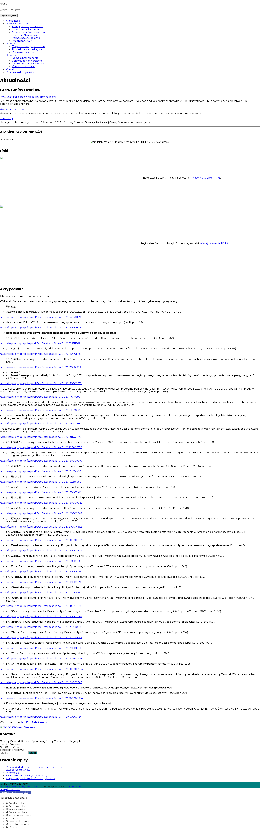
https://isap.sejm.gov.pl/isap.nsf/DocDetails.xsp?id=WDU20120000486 (41, 616)
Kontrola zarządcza (23, 66)
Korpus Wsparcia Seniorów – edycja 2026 (30, 778)
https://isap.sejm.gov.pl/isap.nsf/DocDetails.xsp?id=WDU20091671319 (40, 423)
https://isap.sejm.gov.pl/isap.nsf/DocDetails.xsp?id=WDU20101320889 (41, 410)
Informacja (6, 118)
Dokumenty (13, 55)
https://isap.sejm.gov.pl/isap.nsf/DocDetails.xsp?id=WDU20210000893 (41, 582)
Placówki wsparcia (23, 52)
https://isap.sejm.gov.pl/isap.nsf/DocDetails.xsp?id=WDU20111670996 (40, 396)
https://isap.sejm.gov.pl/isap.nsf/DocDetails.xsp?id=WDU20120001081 (40, 648)
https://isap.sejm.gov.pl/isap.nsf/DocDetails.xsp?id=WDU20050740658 (41, 627)
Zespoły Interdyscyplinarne (28, 46)
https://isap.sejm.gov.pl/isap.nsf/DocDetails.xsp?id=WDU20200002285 (41, 669)
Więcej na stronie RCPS (214, 243)
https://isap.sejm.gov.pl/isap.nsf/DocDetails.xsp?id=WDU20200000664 (41, 698)
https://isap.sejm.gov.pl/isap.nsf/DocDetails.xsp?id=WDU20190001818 (40, 327)
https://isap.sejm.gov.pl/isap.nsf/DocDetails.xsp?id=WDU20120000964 (41, 513)
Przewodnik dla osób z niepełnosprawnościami (28, 97)
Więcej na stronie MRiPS (205, 177)
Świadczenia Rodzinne (25, 29)
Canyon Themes (74, 786)
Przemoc (11, 43)
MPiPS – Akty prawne (34, 722)
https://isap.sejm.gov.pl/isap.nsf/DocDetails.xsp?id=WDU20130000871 (41, 383)
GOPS (3, 4)
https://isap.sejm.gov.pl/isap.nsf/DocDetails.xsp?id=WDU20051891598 (40, 471)
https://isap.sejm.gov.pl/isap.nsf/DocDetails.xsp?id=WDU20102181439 (40, 592)
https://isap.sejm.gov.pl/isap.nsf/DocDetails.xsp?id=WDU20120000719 (41, 492)
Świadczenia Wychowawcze (29, 32)
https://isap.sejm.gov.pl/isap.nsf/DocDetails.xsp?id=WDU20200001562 (41, 526)
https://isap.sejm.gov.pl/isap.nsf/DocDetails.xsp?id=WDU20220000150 (41, 447)
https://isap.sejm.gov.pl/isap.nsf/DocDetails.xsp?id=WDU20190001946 (40, 571)
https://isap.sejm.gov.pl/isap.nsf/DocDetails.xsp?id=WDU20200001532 (41, 540)
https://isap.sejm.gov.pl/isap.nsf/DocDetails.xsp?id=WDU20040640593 (41, 317)
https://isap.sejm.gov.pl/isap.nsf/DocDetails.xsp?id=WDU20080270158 (41, 606)
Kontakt (11, 69)
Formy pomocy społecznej (28, 26)
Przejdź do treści (10, 789)
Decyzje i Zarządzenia (25, 57)
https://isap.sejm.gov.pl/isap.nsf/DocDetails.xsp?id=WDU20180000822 (41, 502)
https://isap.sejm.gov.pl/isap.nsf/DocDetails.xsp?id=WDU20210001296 (40, 353)
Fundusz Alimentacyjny (26, 35)
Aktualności (13, 20)
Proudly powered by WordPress (19, 786)
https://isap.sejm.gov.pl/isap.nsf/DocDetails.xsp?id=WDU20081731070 (41, 436)
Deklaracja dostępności (20, 72)
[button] (15, 792)
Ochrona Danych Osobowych (30, 63)
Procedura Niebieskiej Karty (28, 49)
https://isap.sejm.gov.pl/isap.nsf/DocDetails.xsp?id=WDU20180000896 (41, 460)
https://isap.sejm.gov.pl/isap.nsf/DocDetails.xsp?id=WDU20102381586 (40, 481)
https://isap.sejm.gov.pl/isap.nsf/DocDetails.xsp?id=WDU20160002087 (41, 637)
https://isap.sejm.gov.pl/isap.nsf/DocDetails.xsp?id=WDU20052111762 (40, 343)
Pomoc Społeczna (17, 23)
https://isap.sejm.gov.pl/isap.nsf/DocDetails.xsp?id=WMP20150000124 (41, 716)
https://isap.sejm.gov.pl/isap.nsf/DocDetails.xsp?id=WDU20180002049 (41, 682)
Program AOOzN (22, 40)
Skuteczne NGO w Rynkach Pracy (26, 775)
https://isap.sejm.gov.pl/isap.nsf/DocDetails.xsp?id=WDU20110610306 (40, 561)
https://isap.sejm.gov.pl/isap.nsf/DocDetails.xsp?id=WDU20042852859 (41, 658)
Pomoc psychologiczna (26, 37)
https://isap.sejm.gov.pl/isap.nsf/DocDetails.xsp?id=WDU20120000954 (41, 550)
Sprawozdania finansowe (27, 60)
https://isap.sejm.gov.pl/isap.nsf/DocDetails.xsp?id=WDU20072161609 (40, 367)
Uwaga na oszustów (12, 109)
